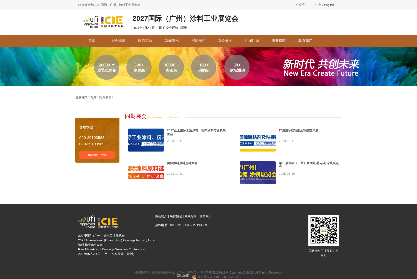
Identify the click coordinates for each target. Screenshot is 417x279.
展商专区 (198, 40)
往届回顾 (252, 40)
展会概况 (118, 40)
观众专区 (225, 40)
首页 (91, 40)
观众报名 (191, 216)
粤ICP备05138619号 (214, 272)
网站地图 (183, 276)
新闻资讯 (172, 40)
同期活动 (145, 40)
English (329, 5)
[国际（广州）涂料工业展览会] (103, 22)
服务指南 (279, 40)
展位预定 (176, 216)
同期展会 (105, 97)
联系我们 (305, 40)
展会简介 (161, 216)
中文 (318, 5)
